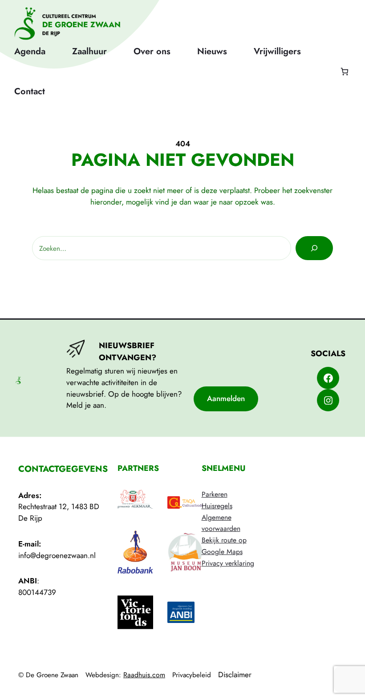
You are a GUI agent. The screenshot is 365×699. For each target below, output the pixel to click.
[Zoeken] (314, 248)
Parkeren (214, 494)
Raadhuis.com (144, 675)
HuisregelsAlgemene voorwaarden (221, 517)
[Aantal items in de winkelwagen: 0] (344, 71)
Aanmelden (226, 398)
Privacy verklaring (228, 563)
